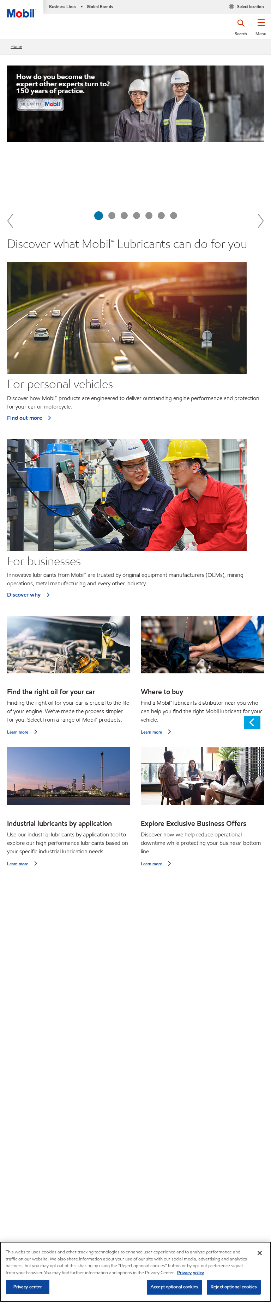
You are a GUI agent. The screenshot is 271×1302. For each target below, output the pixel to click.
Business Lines (62, 7)
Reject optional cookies (234, 1287)
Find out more (24, 418)
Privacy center (27, 1287)
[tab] (98, 215)
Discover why (24, 594)
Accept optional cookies (174, 1287)
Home (16, 46)
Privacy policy (190, 1273)
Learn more (17, 732)
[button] (261, 30)
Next (260, 220)
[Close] (259, 1253)
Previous (10, 220)
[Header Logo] (21, 9)
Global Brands (100, 7)
